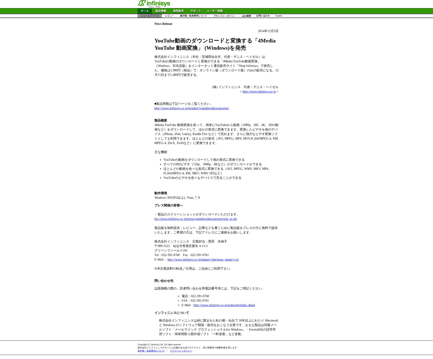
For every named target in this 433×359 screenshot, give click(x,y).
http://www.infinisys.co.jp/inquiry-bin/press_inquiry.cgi (203, 259)
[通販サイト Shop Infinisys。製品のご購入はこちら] (178, 12)
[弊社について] (246, 17)
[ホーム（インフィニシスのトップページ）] (145, 12)
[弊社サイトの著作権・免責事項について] (193, 17)
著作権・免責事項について (151, 351)
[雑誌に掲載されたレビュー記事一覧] (169, 17)
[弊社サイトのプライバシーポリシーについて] (224, 17)
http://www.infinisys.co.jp (259, 91)
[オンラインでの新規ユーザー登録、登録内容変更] (214, 12)
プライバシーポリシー (181, 351)
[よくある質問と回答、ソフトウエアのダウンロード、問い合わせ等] (195, 12)
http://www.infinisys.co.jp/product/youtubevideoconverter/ (191, 108)
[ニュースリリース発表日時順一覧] (150, 17)
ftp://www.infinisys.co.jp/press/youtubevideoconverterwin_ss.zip (195, 219)
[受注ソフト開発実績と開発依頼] (263, 17)
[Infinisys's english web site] (279, 17)
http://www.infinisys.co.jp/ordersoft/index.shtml (224, 305)
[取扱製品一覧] (161, 12)
